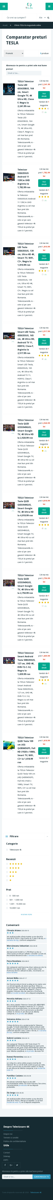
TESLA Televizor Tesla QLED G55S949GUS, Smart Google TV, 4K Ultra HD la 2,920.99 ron (26, 429)
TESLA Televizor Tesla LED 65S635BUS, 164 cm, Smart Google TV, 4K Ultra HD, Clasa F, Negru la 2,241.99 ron (26, 94)
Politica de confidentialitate (14, 1141)
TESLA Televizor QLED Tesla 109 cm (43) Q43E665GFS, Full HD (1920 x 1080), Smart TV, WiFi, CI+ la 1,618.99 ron (26, 750)
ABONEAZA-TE (42, 1177)
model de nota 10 (14, 1102)
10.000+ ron (15, 908)
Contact (6, 1153)
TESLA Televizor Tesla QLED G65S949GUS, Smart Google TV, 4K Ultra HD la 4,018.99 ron (26, 506)
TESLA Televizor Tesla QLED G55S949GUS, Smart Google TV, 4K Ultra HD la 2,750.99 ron (26, 584)
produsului (23, 1085)
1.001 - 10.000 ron (18, 904)
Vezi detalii (44, 94)
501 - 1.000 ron (16, 900)
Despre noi (7, 1134)
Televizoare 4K (35, 1192)
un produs (20, 1014)
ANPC (5, 1160)
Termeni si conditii (10, 1138)
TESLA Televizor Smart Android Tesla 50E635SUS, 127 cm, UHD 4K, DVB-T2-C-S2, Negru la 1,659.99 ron (26, 663)
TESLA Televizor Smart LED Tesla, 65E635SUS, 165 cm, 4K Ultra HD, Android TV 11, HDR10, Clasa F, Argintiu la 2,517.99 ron (26, 340)
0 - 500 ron (14, 896)
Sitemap (6, 1156)
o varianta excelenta (35, 955)
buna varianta (12, 972)
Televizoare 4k (15, 850)
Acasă (5, 25)
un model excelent (18, 993)
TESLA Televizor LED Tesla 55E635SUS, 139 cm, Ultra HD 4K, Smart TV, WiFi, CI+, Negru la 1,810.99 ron (26, 254)
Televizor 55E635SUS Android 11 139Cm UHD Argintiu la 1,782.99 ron (24, 178)
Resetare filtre (26, 914)
